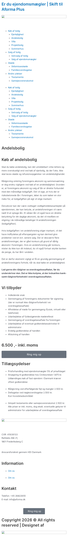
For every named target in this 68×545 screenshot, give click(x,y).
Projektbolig (17, 45)
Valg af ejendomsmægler (24, 59)
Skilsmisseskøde (19, 66)
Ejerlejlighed (17, 34)
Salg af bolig (14, 52)
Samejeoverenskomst (22, 80)
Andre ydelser (15, 73)
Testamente (17, 77)
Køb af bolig (14, 31)
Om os (11, 471)
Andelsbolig (17, 38)
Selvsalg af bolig (19, 56)
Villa (13, 41)
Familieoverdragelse (21, 70)
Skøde (11, 63)
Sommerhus (17, 48)
